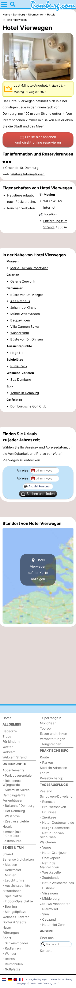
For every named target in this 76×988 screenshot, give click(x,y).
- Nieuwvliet (49, 909)
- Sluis (45, 914)
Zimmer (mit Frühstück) (12, 834)
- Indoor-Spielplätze (18, 901)
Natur (7, 927)
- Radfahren (12, 948)
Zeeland (46, 791)
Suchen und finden (40, 494)
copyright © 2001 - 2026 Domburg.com (37, 983)
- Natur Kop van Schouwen (52, 835)
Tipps (7, 736)
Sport (7, 938)
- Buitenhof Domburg (18, 806)
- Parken (46, 762)
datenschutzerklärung (61, 979)
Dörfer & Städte (15, 922)
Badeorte (10, 731)
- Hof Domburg (14, 811)
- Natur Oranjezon (54, 853)
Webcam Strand (15, 757)
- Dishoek (47, 888)
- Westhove (11, 816)
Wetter (8, 747)
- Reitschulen (13, 964)
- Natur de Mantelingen (49, 865)
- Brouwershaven (53, 807)
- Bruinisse (48, 812)
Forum (44, 773)
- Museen (10, 865)
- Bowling (10, 906)
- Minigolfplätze (15, 912)
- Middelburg (50, 899)
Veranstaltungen (52, 739)
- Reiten (9, 959)
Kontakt (46, 951)
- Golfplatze (11, 969)
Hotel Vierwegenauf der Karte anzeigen (38, 569)
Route (44, 757)
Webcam (9, 752)
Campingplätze (14, 795)
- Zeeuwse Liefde (16, 821)
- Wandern (10, 954)
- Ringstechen (50, 744)
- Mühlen (9, 875)
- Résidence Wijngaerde (12, 783)
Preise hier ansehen (38, 139)
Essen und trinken (53, 734)
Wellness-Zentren (16, 917)
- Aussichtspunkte (16, 886)
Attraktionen (12, 891)
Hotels (7, 827)
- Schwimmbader (15, 943)
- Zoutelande (50, 878)
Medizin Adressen (53, 768)
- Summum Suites (16, 790)
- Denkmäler (12, 870)
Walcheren (48, 842)
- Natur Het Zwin (52, 925)
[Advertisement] (38, 240)
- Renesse (47, 802)
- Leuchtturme (13, 880)
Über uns (47, 938)
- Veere (45, 847)
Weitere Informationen (28, 174)
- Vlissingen (49, 893)
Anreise (23, 470)
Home (7, 718)
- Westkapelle (50, 872)
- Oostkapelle (50, 858)
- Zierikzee (48, 817)
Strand (8, 854)
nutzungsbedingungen (36, 979)
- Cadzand (48, 919)
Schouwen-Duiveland (56, 796)
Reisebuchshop (51, 778)
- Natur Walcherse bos (57, 883)
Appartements (13, 770)
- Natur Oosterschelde (57, 823)
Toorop (45, 728)
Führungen (11, 933)
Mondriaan (48, 723)
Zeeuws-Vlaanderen (55, 904)
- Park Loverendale (17, 775)
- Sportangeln (50, 718)
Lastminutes (12, 841)
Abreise (23, 478)
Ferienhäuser (13, 800)
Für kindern (11, 742)
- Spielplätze (12, 896)
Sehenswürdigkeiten (18, 859)
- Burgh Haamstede (55, 828)
